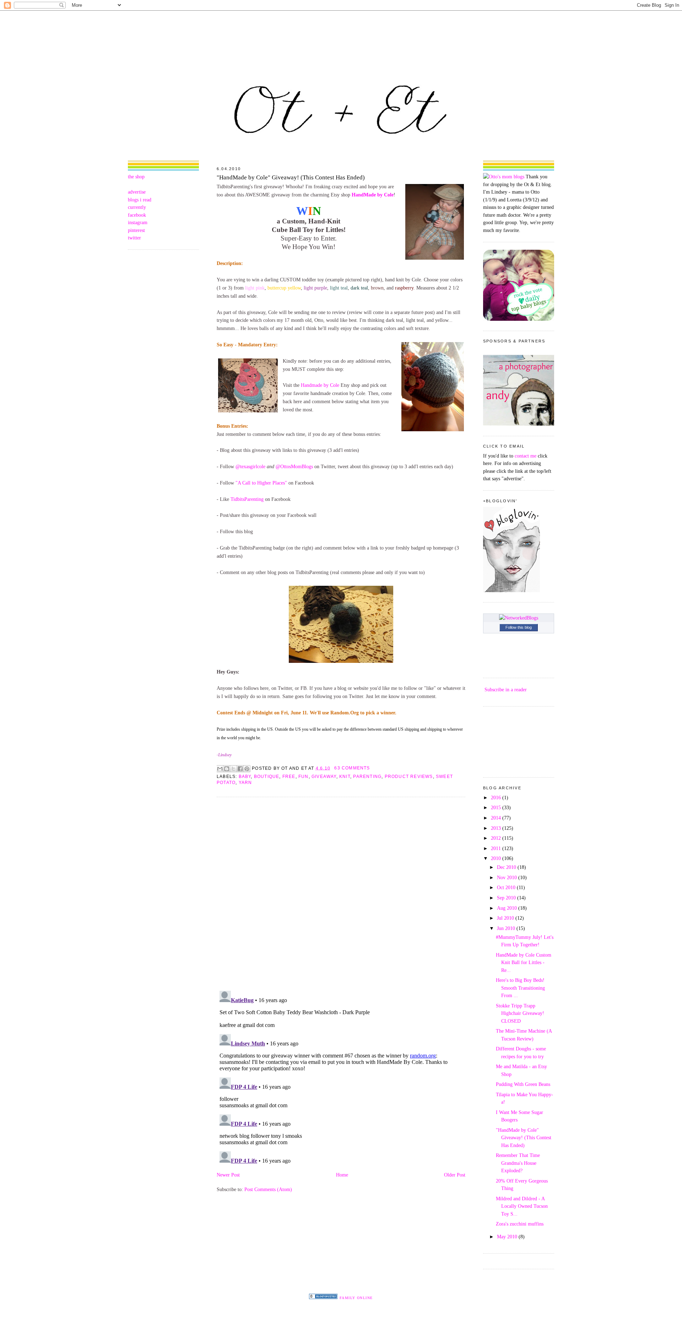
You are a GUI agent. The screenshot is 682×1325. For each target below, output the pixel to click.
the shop (136, 176)
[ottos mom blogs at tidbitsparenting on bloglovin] (511, 590)
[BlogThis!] (226, 768)
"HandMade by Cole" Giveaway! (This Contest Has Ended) (291, 177)
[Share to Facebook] (240, 768)
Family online (356, 1298)
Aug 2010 (507, 908)
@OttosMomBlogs (294, 466)
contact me (525, 456)
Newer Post (228, 1175)
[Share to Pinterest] (246, 768)
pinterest (136, 230)
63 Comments (352, 768)
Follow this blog (518, 627)
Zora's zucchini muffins (519, 1224)
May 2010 (508, 1236)
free (289, 776)
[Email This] (219, 768)
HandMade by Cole (373, 195)
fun (303, 776)
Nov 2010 (507, 877)
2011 (496, 848)
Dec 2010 (507, 867)
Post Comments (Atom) (268, 1189)
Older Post (454, 1175)
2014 (496, 818)
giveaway (324, 776)
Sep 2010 (507, 898)
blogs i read (139, 199)
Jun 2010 (506, 928)
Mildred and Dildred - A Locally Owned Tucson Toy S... (522, 1206)
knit (344, 776)
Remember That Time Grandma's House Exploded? (518, 1162)
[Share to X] (233, 768)
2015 (496, 807)
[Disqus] (341, 893)
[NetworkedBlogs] (518, 618)
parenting (367, 776)
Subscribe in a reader (506, 689)
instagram (137, 222)
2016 (496, 797)
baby (245, 776)
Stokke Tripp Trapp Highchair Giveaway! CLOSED (520, 1013)
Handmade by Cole (320, 385)
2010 (496, 858)
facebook (137, 215)
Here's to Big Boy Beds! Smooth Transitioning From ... (520, 987)
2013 (496, 828)
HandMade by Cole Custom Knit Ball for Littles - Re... (523, 962)
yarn (245, 782)
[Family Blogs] (323, 1297)
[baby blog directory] (518, 319)
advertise (137, 192)
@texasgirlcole (250, 466)
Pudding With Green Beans (523, 1084)
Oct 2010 (507, 887)
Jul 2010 (506, 918)
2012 (496, 838)
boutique (267, 776)
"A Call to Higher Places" (261, 483)
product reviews (409, 776)
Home (342, 1175)
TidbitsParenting (247, 499)
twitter (134, 237)
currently (137, 207)
